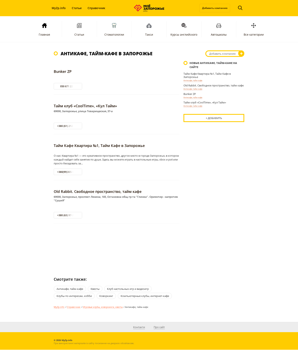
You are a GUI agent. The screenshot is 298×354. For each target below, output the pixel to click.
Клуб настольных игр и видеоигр (128, 289)
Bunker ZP (63, 71)
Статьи (76, 8)
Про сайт (159, 327)
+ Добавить (214, 118)
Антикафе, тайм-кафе (192, 80)
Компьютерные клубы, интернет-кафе (145, 296)
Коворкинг (106, 296)
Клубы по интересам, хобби (74, 296)
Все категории (254, 34)
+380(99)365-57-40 (68, 172)
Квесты (95, 289)
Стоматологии (114, 34)
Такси (149, 34)
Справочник (96, 8)
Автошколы (219, 34)
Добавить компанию (214, 8)
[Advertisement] (116, 246)
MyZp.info (59, 8)
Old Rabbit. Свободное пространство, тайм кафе (97, 191)
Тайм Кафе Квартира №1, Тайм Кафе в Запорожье (99, 145)
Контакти (139, 327)
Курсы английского (183, 34)
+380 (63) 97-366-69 (68, 215)
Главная (44, 34)
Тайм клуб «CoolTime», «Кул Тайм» (85, 105)
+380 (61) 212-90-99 (68, 126)
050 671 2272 (68, 86)
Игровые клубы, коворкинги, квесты (103, 306)
